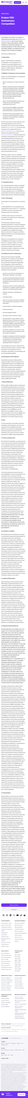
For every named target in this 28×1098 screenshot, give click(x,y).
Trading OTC (4, 932)
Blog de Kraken (18, 927)
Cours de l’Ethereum (6, 955)
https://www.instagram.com (8, 131)
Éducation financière (20, 994)
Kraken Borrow (5, 944)
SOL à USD (17, 963)
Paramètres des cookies (6, 1025)
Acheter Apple (18, 982)
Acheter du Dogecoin (6, 982)
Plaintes (17, 941)
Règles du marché (16, 1029)
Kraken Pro (7, 1043)
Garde (11, 1055)
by (4, 1038)
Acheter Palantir (19, 986)
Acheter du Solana (5, 988)
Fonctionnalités (5, 920)
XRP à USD (17, 959)
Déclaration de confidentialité (18, 1024)
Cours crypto (5, 951)
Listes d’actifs (18, 935)
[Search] (23, 2)
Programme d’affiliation (20, 933)
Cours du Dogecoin (6, 957)
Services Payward (5, 1050)
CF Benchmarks (17, 1050)
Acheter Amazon (19, 984)
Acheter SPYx (4, 1004)
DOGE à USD (18, 965)
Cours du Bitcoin (5, 953)
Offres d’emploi (18, 925)
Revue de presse (19, 931)
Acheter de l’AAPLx (6, 1002)
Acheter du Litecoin (6, 990)
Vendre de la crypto (6, 925)
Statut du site (18, 937)
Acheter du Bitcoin (6, 978)
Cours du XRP (4, 959)
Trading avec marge (6, 927)
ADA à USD (17, 967)
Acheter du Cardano (6, 986)
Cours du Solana (5, 963)
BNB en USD (18, 961)
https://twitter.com (11, 127)
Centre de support (19, 939)
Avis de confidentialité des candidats (9, 1031)
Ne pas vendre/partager (18, 1025)
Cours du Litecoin (5, 965)
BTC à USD (17, 955)
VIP (22, 1043)
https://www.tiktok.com (7, 134)
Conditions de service (6, 1029)
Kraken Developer (19, 929)
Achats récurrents (5, 942)
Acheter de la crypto (6, 923)
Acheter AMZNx (5, 1006)
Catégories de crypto (6, 967)
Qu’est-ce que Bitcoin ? (20, 1004)
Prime (5, 1055)
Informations (23, 1029)
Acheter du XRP (5, 984)
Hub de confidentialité (6, 1024)
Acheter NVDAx (5, 998)
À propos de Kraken (20, 920)
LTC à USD (17, 971)
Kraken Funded (5, 946)
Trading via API (5, 936)
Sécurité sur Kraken (20, 923)
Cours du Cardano (5, 961)
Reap (23, 1050)
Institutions (4, 934)
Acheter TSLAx (5, 1000)
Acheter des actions (20, 975)
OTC (9, 1055)
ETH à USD (17, 957)
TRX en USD (18, 969)
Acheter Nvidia (18, 978)
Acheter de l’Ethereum (7, 980)
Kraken (2, 1043)
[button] (26, 1095)
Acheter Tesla (18, 980)
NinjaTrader (13, 1043)
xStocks (12, 1050)
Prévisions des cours (6, 969)
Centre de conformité (6, 1027)
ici (13, 1070)
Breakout (19, 1043)
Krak (2, 1055)
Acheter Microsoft (19, 988)
